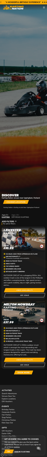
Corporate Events (8, 412)
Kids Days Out (7, 423)
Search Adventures (9, 393)
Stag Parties (6, 417)
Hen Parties (6, 415)
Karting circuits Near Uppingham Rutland (26, 207)
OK (8, 451)
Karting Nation (7, 207)
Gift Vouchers (7, 401)
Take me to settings (22, 451)
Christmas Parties (9, 420)
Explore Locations (9, 399)
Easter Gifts (6, 433)
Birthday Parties (8, 409)
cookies (17, 447)
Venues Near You (8, 396)
